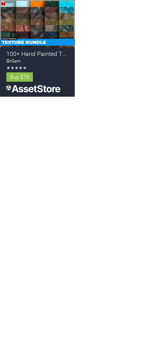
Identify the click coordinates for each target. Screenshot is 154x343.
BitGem (13, 61)
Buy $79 (19, 77)
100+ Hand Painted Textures (43, 53)
